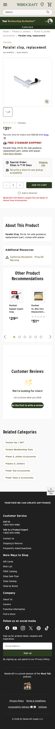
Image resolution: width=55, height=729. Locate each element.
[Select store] (43, 4)
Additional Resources (19, 249)
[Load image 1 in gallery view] (7, 112)
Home (6, 31)
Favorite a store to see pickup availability (26, 171)
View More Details (12, 154)
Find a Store (9, 614)
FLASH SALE (27, 27)
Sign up (28, 653)
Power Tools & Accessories (20, 478)
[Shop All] (5, 4)
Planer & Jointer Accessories (21, 456)
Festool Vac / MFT (15, 442)
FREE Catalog (10, 571)
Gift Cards (8, 561)
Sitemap (42, 707)
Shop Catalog (9, 581)
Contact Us (8, 538)
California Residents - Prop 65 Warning (27, 259)
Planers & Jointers (21, 31)
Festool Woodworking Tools (19, 449)
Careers (7, 604)
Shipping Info (43, 163)
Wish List (7, 566)
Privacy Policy (42, 659)
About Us (7, 599)
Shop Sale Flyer (11, 576)
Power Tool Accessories (18, 470)
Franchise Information (14, 609)
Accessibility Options (18, 707)
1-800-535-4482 (11, 524)
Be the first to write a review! (27, 405)
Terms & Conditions (36, 701)
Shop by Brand (10, 586)
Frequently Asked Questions (17, 548)
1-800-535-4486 (11, 533)
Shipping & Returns (13, 543)
